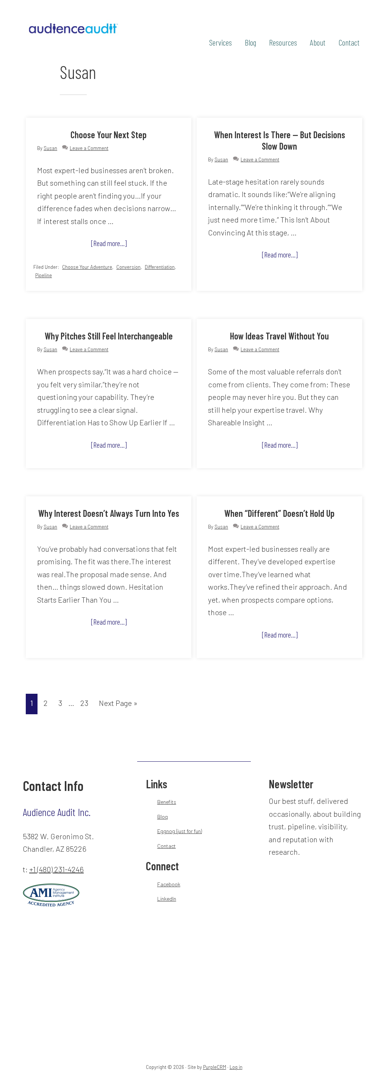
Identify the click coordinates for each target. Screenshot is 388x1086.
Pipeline (43, 275)
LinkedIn (166, 898)
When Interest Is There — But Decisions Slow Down (279, 140)
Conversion (128, 267)
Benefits (166, 802)
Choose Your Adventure (87, 267)
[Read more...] (117, 245)
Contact (166, 846)
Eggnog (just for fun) (179, 831)
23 (86, 702)
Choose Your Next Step (108, 134)
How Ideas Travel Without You (279, 335)
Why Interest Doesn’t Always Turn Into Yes (108, 513)
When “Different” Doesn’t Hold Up (279, 513)
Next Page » (118, 705)
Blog (162, 816)
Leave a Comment (89, 148)
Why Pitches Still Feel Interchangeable (109, 335)
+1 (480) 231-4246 (56, 869)
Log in (236, 1067)
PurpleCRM (214, 1067)
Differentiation (160, 267)
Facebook (168, 884)
